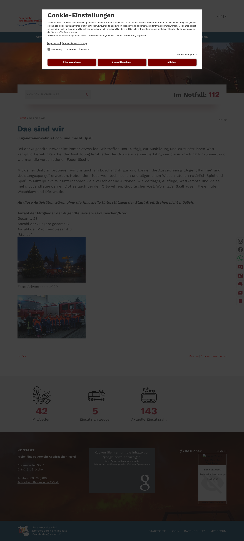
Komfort (71, 49)
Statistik (84, 49)
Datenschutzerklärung (74, 43)
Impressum (54, 43)
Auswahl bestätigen (122, 62)
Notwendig (57, 49)
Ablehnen (172, 62)
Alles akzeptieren (72, 62)
